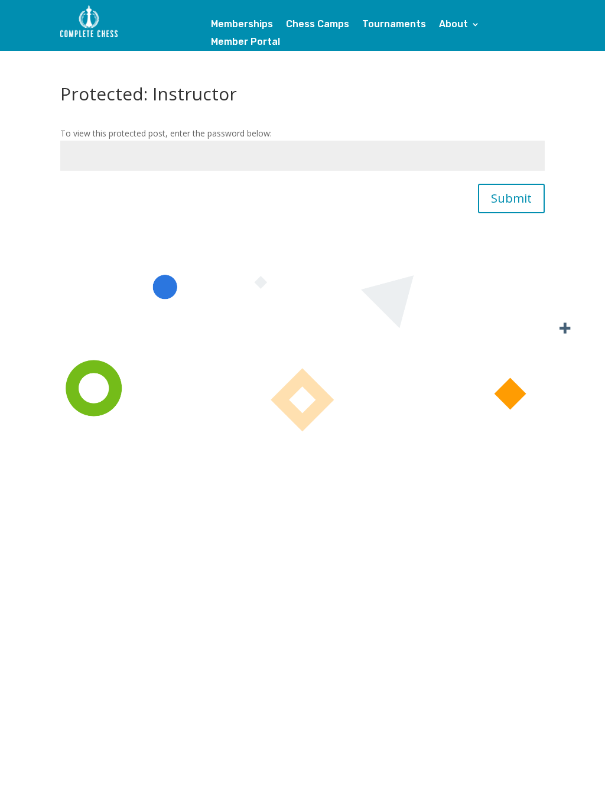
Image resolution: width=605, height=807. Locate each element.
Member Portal (245, 42)
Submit (511, 198)
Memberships (242, 25)
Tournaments (394, 25)
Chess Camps (317, 25)
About (453, 25)
